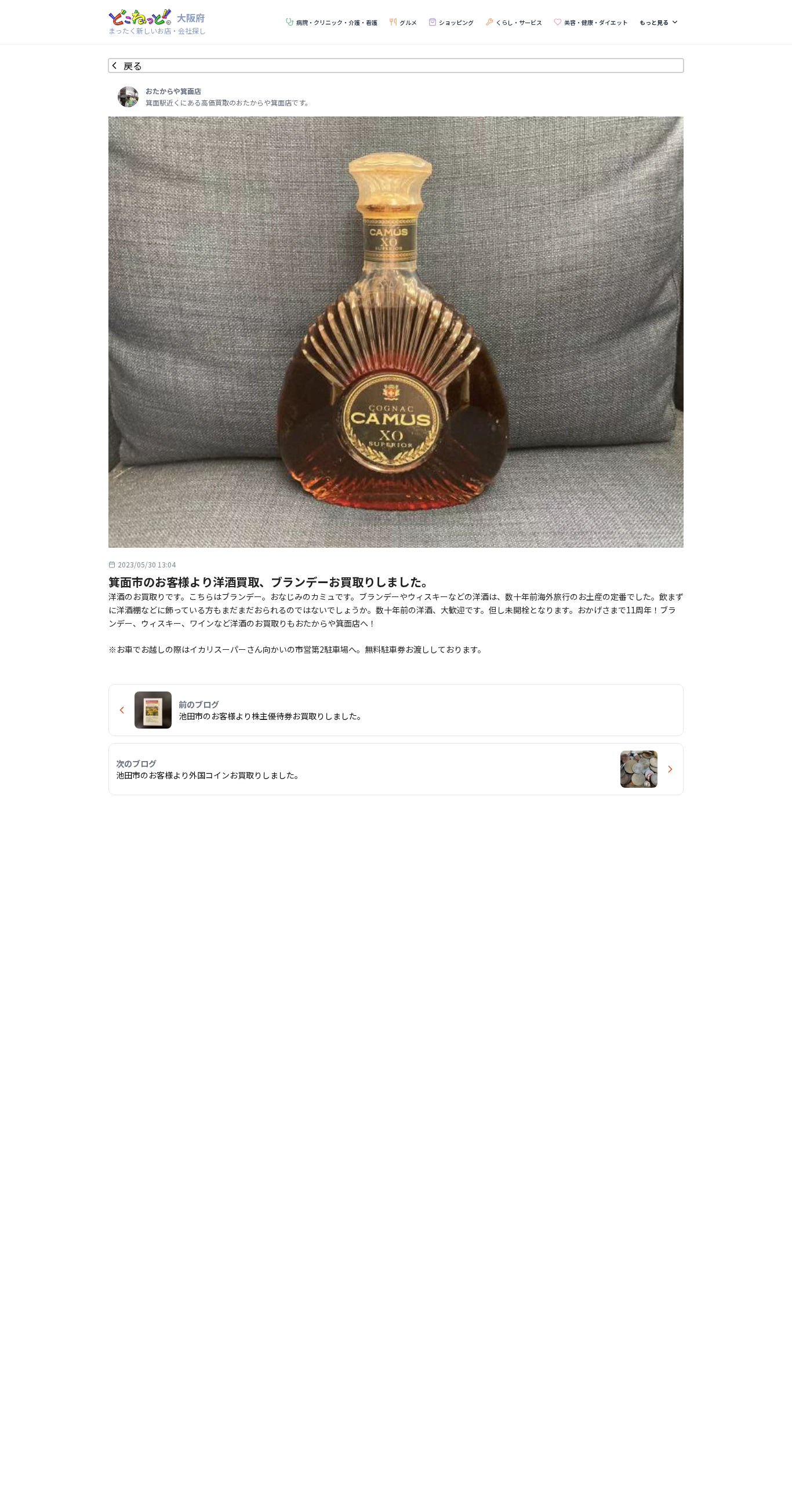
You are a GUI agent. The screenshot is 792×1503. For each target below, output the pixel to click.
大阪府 (191, 17)
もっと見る (654, 22)
